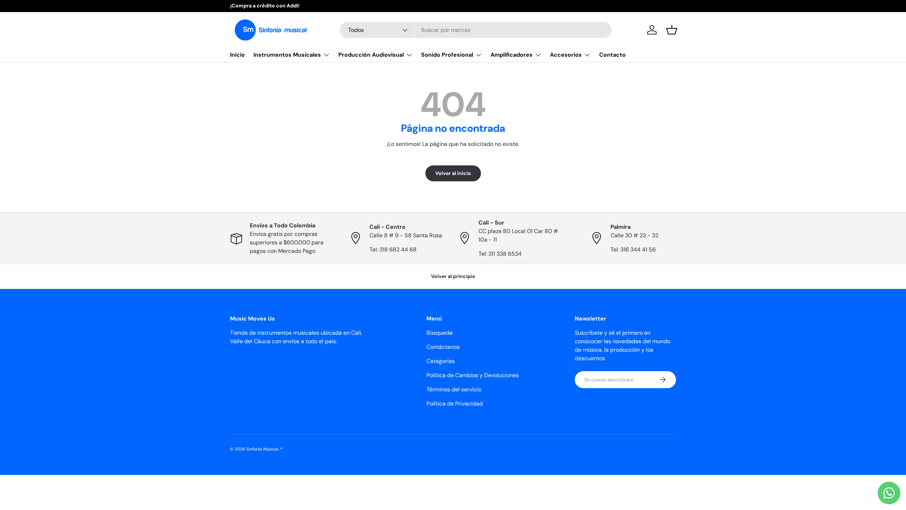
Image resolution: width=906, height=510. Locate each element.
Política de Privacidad (454, 403)
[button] (672, 30)
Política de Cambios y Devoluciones (472, 375)
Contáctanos (443, 347)
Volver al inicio (453, 173)
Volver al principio (453, 276)
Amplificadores (512, 54)
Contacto (612, 54)
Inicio (237, 54)
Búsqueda (439, 332)
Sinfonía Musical (262, 449)
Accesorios (566, 54)
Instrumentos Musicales (287, 54)
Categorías (440, 361)
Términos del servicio (453, 389)
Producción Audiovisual (371, 54)
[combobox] (476, 30)
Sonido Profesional (447, 54)
